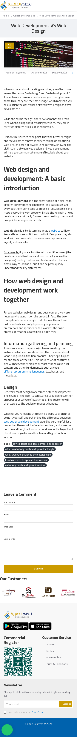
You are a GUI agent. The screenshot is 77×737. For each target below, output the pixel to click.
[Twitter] (31, 729)
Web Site (8, 527)
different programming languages (24, 372)
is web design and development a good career (37, 444)
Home (6, 15)
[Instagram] (38, 729)
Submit (38, 568)
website (55, 231)
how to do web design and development (26, 460)
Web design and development (21, 422)
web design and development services (25, 465)
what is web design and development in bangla (29, 449)
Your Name (9, 502)
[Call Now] (46, 729)
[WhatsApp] (53, 729)
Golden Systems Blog (24, 15)
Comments (9, 539)
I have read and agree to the (25, 712)
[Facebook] (24, 729)
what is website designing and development (28, 455)
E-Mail (7, 514)
